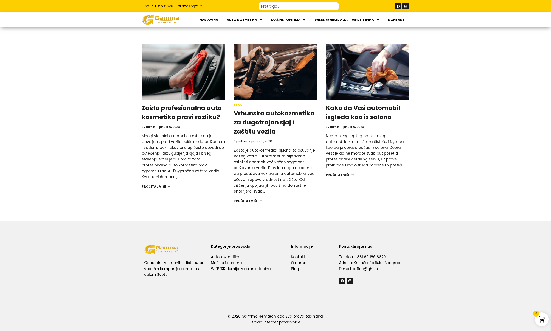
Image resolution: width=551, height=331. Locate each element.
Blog (238, 105)
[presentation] (183, 72)
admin (150, 127)
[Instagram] (405, 6)
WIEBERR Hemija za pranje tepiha (344, 19)
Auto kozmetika (242, 19)
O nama (298, 262)
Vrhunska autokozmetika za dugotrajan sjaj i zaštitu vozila (274, 122)
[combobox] (299, 6)
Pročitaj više (156, 187)
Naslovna (209, 19)
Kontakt (396, 19)
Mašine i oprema (285, 19)
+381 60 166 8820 (158, 6)
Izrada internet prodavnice (275, 322)
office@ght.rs (190, 6)
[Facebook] (398, 6)
